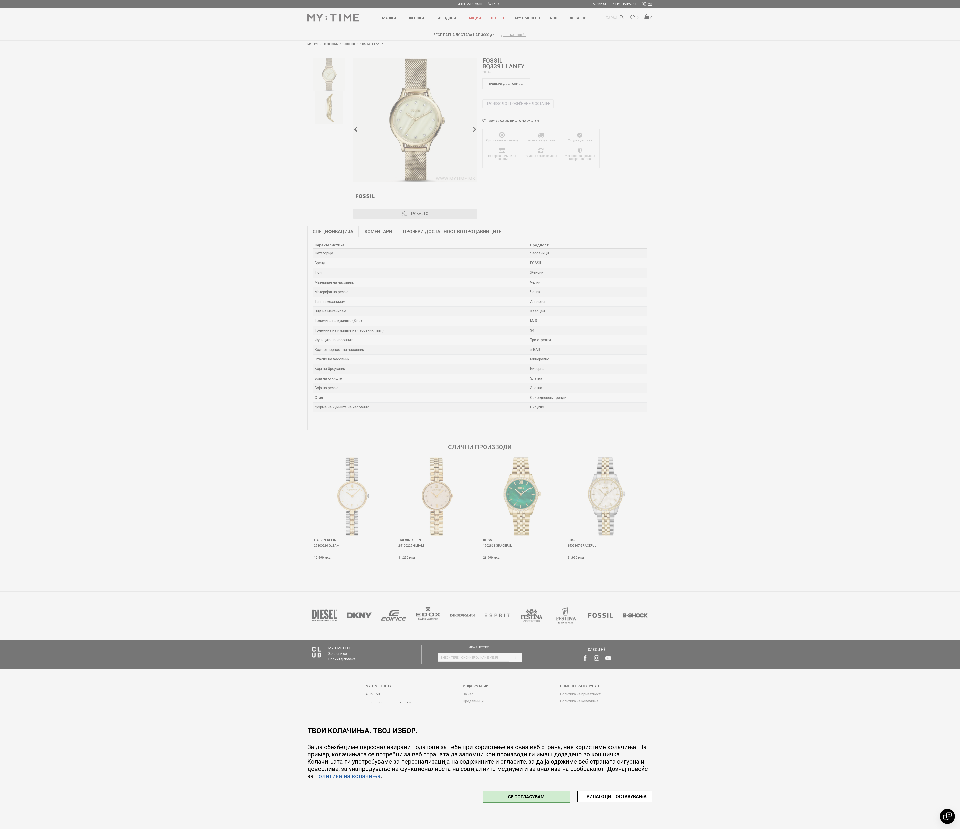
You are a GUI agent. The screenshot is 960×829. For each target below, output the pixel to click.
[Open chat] (947, 816)
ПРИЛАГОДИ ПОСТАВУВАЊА (615, 796)
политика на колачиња (348, 776)
